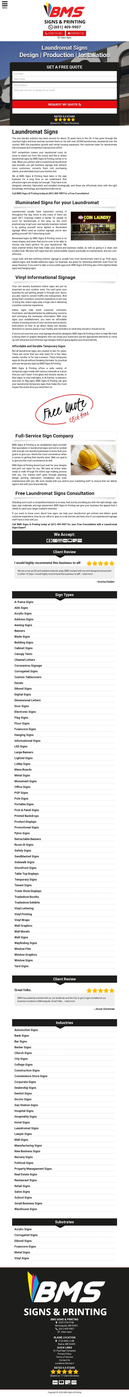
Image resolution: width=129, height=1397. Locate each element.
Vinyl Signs (21, 1258)
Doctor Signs (22, 1099)
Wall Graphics (23, 925)
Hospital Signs (24, 1111)
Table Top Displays (26, 873)
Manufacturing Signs (28, 1145)
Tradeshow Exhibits (27, 902)
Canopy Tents (23, 654)
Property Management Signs (33, 1168)
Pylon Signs (22, 833)
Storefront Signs (25, 867)
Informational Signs (27, 740)
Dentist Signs (23, 1093)
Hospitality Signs (25, 1116)
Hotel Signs (22, 1122)
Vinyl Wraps (22, 920)
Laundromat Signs (26, 1128)
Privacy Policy (64, 1354)
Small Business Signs (28, 1203)
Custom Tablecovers (27, 677)
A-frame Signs (23, 602)
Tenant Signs (23, 885)
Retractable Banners (27, 839)
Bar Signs (20, 1041)
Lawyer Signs (23, 1134)
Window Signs (23, 960)
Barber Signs (22, 1047)
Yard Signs (21, 966)
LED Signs (20, 746)
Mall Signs (21, 1139)
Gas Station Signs (26, 1105)
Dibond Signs (23, 688)
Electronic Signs (25, 711)
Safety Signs (22, 850)
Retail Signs (22, 1186)
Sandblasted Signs (26, 856)
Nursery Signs (23, 1157)
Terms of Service (64, 1357)
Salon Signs (22, 1191)
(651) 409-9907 (67, 27)
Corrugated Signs (26, 671)
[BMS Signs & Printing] (64, 1293)
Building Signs (23, 642)
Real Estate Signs (25, 1174)
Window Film (22, 948)
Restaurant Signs (25, 1180)
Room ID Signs (23, 844)
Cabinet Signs (23, 648)
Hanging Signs (24, 735)
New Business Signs (27, 1151)
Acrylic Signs (23, 613)
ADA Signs (21, 607)
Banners (19, 630)
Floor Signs (21, 723)
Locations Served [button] (64, 1363)
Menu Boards (23, 769)
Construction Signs (27, 1070)
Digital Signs (22, 694)
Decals (18, 683)
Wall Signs (21, 937)
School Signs (23, 1197)
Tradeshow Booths (26, 896)
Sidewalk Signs (24, 862)
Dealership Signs (25, 1087)
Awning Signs (23, 625)
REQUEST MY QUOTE (63, 104)
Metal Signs (22, 775)
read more (87, 574)
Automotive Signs (26, 1030)
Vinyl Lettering (24, 908)
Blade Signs (22, 636)
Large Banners (23, 752)
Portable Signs (24, 804)
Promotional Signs (26, 827)
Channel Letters (24, 659)
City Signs (21, 1058)
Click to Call (55, 33)
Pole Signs (21, 798)
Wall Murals (22, 931)
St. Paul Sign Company (64, 1350)
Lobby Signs (22, 764)
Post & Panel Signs (26, 810)
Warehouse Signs (25, 1209)
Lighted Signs (23, 758)
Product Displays (25, 821)
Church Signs (23, 1053)
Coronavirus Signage (28, 665)
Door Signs (21, 706)
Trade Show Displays (27, 891)
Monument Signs (25, 781)
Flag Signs (21, 717)
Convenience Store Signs (30, 1076)
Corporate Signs (25, 1082)
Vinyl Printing (23, 914)
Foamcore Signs (25, 729)
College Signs (23, 1064)
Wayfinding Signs (25, 943)
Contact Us (77, 33)
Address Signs (23, 619)
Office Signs (22, 787)
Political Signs (23, 1163)
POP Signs (21, 792)
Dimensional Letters (27, 700)
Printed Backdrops (26, 816)
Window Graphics (25, 954)
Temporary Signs (25, 879)
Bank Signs (21, 1035)
